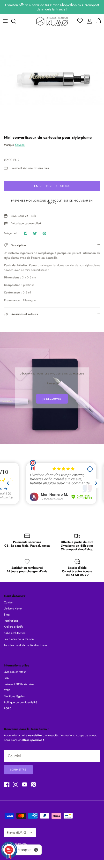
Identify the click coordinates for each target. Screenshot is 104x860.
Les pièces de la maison (19, 639)
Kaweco (20, 145)
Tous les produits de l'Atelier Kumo (25, 645)
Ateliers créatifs (13, 627)
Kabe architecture (14, 633)
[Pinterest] (33, 784)
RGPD (7, 708)
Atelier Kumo (19, 843)
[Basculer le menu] (5, 21)
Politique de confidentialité (20, 702)
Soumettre (18, 769)
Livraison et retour (15, 672)
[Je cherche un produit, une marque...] (16, 21)
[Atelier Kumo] (52, 21)
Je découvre (52, 399)
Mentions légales (14, 696)
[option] (52, 80)
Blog (7, 614)
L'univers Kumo (13, 608)
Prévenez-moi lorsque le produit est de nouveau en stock (52, 202)
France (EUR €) (16, 832)
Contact (8, 602)
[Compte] (88, 21)
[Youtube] (24, 784)
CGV (7, 690)
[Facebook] (6, 784)
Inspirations (11, 620)
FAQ (6, 678)
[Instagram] (15, 784)
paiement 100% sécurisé (19, 684)
